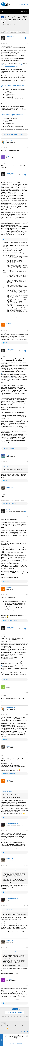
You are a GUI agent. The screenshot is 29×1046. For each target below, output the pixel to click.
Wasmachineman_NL (12, 823)
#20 (27, 985)
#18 (27, 905)
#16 (27, 830)
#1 (27, 43)
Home (2, 1028)
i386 (7, 156)
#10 (27, 594)
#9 (27, 516)
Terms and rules (10, 1025)
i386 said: (5, 466)
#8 (27, 494)
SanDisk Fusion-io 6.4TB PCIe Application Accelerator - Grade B (12, 115)
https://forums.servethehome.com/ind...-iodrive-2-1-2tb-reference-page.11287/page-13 (14, 65)
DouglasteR (9, 487)
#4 (27, 180)
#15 (27, 787)
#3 (27, 163)
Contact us (3, 1025)
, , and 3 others (13, 134)
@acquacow (4, 186)
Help (23, 1025)
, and (11, 620)
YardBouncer (5, 24)
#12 (27, 692)
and (9, 448)
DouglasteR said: (6, 909)
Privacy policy (18, 1025)
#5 (27, 330)
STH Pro (3, 1023)
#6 (27, 356)
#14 (27, 752)
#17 (27, 865)
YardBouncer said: (7, 791)
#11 (27, 634)
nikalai (8, 686)
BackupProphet (10, 141)
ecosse (8, 323)
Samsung (23, 562)
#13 (27, 714)
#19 (27, 947)
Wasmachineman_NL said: (9, 870)
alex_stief (9, 979)
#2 (27, 147)
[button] (2, 11)
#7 (27, 461)
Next (15, 1009)
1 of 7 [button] (10, 1009)
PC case (9, 377)
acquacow (9, 455)
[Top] (5, 1028)
